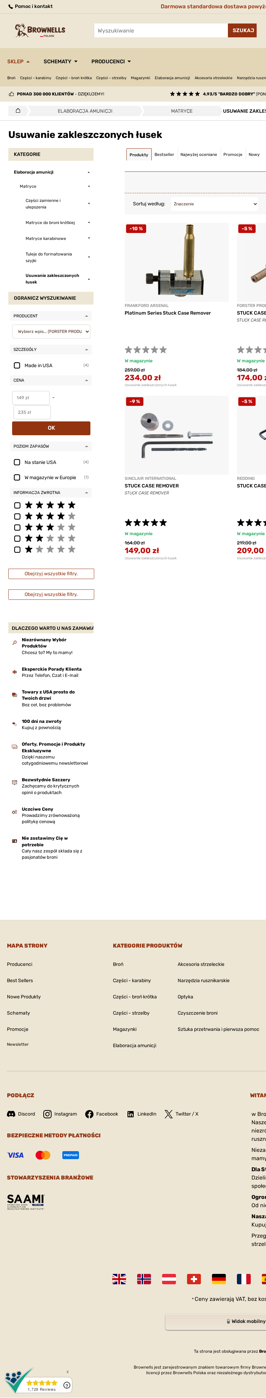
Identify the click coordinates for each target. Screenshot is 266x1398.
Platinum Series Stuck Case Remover (168, 313)
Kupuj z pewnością (41, 727)
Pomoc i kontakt (33, 6)
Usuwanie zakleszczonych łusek (151, 385)
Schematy (57, 61)
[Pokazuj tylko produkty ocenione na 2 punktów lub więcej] (51, 538)
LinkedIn (147, 1114)
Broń (11, 78)
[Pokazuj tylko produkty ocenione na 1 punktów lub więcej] (51, 549)
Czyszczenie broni (198, 1013)
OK (51, 428)
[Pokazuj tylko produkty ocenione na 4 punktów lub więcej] (51, 516)
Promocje (17, 1029)
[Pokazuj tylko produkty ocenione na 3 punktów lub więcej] (51, 527)
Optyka (185, 997)
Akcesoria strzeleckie (213, 78)
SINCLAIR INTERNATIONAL (150, 478)
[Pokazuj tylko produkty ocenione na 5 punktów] (51, 505)
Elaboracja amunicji (172, 78)
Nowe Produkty (24, 997)
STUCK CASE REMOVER (152, 486)
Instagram (65, 1114)
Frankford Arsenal (147, 305)
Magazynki (140, 78)
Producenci (108, 61)
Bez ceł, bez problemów (46, 704)
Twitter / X (187, 1114)
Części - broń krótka (74, 78)
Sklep (15, 61)
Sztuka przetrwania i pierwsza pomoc (218, 1029)
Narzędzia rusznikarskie (204, 981)
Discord (26, 1114)
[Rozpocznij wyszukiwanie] (242, 30)
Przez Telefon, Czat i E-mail (50, 675)
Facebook (107, 1114)
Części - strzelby (111, 78)
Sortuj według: (149, 204)
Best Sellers (20, 981)
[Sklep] (16, 111)
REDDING (246, 478)
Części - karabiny (35, 78)
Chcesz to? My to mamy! (47, 652)
